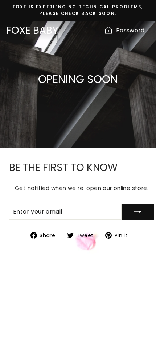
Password (130, 30)
